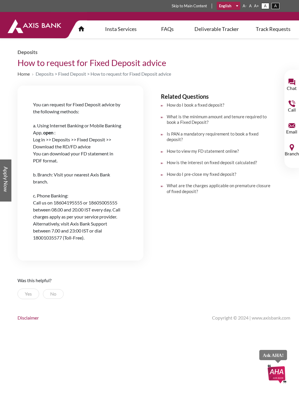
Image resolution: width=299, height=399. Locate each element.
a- (245, 6)
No (53, 293)
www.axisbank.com (271, 317)
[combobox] (228, 6)
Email (291, 131)
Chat (292, 88)
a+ (256, 6)
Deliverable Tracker (216, 29)
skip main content (189, 6)
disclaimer (28, 317)
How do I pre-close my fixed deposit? (201, 174)
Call (292, 109)
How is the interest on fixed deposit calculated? (212, 162)
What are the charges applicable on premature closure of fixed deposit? (218, 188)
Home (24, 74)
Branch (292, 153)
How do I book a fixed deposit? (195, 104)
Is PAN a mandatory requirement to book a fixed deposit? (212, 136)
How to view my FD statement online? (203, 151)
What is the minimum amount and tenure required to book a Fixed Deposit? (217, 119)
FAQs (167, 29)
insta (121, 29)
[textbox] (228, 6)
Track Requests (273, 29)
